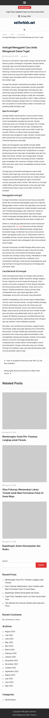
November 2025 (11, 664)
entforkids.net (24, 22)
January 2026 (10, 657)
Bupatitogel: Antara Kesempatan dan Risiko (22, 593)
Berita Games (10, 700)
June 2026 (9, 639)
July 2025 (9, 679)
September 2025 (11, 671)
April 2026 (9, 646)
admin (25, 56)
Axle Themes (31, 715)
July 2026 (9, 635)
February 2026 (11, 653)
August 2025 (10, 675)
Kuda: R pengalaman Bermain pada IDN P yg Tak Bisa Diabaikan (23, 362)
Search (5, 561)
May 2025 (9, 686)
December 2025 (11, 660)
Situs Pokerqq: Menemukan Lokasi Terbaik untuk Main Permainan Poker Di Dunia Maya (22, 493)
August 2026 (10, 631)
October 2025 (10, 668)
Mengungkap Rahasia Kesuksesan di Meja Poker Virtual (22, 372)
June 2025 (9, 682)
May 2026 (9, 642)
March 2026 (9, 650)
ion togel (19, 226)
